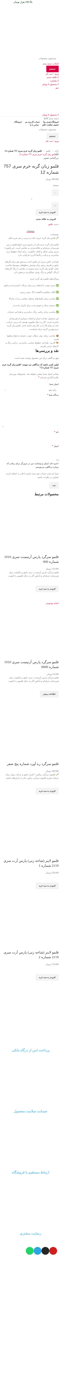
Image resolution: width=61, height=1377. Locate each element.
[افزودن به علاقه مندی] (55, 582)
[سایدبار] (57, 1260)
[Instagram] (45, 1251)
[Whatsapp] (30, 1251)
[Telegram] (37, 1251)
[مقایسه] (55, 551)
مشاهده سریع (55, 596)
